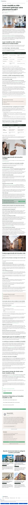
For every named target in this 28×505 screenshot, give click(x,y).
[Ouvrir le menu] (27, 1)
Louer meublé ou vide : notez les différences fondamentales (11, 433)
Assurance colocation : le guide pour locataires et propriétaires (7, 482)
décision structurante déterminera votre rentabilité (14, 375)
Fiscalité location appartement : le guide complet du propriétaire (7, 464)
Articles (5, 3)
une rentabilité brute (13, 306)
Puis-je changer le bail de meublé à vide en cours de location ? (11, 402)
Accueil (3, 3)
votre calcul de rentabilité (9, 225)
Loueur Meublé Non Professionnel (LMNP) (11, 184)
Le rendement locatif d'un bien (6, 168)
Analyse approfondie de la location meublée (9, 434)
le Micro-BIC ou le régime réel (17, 81)
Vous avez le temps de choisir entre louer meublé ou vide (10, 438)
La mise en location (4, 271)
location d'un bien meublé (5, 161)
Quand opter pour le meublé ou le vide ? (8, 437)
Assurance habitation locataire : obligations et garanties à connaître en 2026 (19, 464)
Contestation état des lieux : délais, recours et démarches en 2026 (19, 482)
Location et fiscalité (9, 3)
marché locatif (17, 29)
